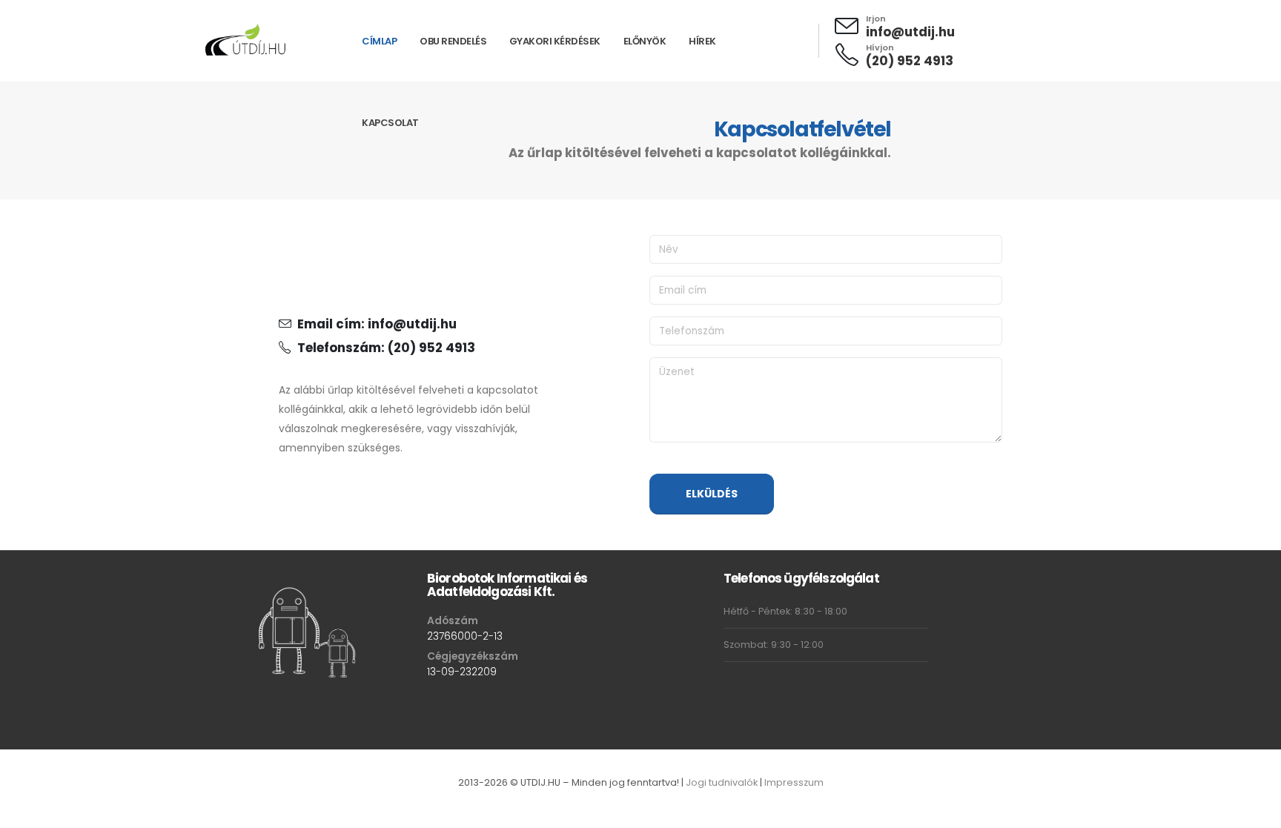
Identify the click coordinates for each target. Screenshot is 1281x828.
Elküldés (712, 493)
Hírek (702, 41)
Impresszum (794, 782)
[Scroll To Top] (1255, 811)
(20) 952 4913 (909, 61)
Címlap (379, 41)
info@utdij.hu (910, 32)
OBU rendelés (453, 41)
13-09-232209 (462, 671)
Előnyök (644, 41)
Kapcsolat (390, 123)
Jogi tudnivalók (722, 782)
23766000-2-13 (465, 636)
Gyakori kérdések (554, 41)
